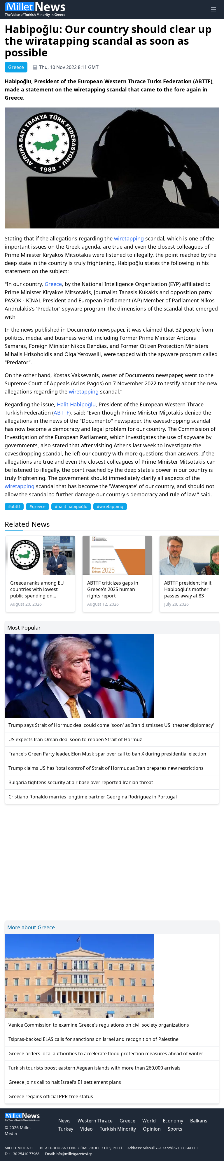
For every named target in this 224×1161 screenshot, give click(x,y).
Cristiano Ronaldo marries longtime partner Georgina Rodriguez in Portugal (92, 796)
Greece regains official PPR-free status (50, 1096)
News (64, 1120)
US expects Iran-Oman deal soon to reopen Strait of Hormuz (75, 739)
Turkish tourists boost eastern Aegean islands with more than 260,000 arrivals (94, 1068)
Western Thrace (95, 1120)
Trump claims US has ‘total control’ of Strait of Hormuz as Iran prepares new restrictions (106, 768)
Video (86, 1129)
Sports (175, 1129)
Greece (53, 283)
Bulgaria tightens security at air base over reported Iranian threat (80, 782)
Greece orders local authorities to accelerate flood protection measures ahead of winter (105, 1053)
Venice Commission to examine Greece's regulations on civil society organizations (98, 1025)
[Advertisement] (112, 861)
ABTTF (61, 412)
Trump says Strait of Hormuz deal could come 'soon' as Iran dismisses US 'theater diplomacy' (111, 725)
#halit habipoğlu (71, 506)
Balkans (198, 1120)
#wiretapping (110, 506)
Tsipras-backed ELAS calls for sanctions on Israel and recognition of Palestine (93, 1039)
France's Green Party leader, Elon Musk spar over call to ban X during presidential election (107, 754)
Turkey (65, 1129)
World (149, 1120)
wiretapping (129, 238)
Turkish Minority (118, 1129)
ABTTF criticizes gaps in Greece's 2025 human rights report (112, 589)
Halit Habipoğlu (76, 404)
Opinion (152, 1129)
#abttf (14, 506)
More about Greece (31, 927)
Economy (173, 1120)
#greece (37, 506)
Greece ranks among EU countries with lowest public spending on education (37, 589)
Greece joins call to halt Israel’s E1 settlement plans (64, 1082)
